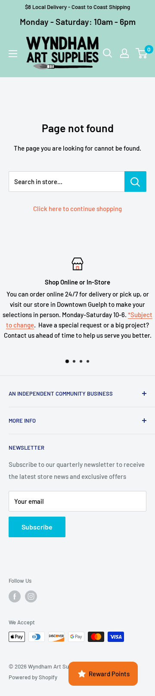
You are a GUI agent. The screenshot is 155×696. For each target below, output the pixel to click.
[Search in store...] (135, 181)
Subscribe (37, 527)
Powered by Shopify (33, 677)
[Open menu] (13, 53)
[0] (141, 53)
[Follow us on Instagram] (31, 596)
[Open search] (107, 53)
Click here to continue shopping (77, 208)
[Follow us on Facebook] (15, 596)
